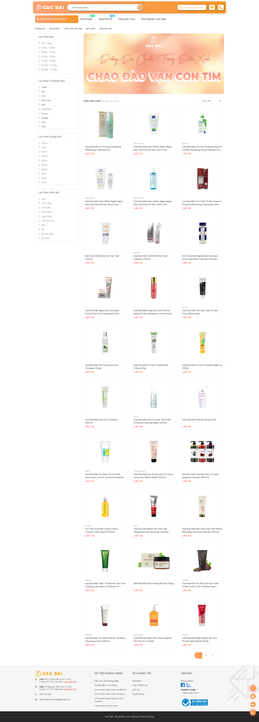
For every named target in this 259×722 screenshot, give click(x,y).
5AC (43, 105)
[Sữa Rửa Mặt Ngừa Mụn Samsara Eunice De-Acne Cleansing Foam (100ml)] (105, 287)
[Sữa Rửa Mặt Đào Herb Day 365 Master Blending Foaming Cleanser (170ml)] (202, 506)
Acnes (44, 113)
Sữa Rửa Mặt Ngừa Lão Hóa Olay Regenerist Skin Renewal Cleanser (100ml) (151, 532)
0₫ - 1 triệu (46, 43)
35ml (43, 178)
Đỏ (42, 229)
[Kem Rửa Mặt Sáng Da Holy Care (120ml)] (105, 233)
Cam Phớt (46, 216)
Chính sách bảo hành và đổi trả (110, 689)
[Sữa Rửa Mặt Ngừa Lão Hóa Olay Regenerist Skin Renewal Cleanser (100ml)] (154, 506)
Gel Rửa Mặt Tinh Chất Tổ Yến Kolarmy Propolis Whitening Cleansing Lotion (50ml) (201, 204)
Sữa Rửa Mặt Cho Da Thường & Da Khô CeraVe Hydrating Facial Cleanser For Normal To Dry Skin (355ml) (202, 149)
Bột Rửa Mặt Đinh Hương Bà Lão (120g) (154, 583)
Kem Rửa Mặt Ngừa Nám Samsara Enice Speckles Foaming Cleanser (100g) (199, 259)
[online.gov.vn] (194, 702)
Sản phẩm (54, 28)
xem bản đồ (70, 681)
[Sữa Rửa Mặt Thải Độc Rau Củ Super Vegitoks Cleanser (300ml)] (202, 451)
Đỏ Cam (45, 238)
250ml (44, 165)
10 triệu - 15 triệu (49, 65)
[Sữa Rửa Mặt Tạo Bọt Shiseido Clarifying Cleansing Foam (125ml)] (105, 615)
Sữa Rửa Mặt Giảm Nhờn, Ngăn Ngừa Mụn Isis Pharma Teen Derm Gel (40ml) (104, 204)
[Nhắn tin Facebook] (253, 696)
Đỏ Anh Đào (47, 234)
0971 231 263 (45, 694)
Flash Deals (87, 17)
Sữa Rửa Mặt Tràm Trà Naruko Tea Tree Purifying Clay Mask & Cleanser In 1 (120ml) (105, 586)
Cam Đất (45, 207)
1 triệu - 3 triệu (48, 47)
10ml (43, 147)
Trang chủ (40, 28)
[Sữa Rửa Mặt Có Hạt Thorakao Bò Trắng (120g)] (154, 342)
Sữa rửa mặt (105, 28)
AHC (43, 122)
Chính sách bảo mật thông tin (109, 694)
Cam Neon (46, 212)
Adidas (44, 118)
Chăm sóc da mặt (73, 28)
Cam (43, 199)
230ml (44, 160)
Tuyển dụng (138, 694)
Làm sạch (91, 28)
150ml (44, 152)
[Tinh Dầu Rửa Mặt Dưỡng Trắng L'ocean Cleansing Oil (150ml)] (105, 506)
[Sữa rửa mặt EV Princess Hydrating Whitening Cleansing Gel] (105, 124)
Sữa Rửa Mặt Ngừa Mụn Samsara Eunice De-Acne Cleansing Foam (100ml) (102, 313)
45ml (43, 182)
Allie (43, 126)
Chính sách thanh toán (106, 705)
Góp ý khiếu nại (140, 685)
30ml (43, 173)
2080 (44, 87)
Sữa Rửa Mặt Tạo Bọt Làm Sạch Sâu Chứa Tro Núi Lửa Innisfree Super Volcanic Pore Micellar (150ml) (200, 586)
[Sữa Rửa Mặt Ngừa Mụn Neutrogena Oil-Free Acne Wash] (154, 615)
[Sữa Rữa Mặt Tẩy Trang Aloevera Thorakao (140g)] (105, 342)
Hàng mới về (106, 17)
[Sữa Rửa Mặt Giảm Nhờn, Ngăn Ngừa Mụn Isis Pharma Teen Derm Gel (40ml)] (105, 178)
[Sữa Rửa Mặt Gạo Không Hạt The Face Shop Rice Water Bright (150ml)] (154, 451)
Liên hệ (136, 689)
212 (43, 91)
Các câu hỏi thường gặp (106, 681)
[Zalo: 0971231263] (253, 704)
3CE (43, 96)
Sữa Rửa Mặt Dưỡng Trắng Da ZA (199, 419)
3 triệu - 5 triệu (48, 52)
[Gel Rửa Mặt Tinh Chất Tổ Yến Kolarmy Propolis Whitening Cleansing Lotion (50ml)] (202, 178)
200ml (44, 156)
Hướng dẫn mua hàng (105, 685)
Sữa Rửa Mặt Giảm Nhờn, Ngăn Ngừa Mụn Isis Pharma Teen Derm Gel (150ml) (152, 149)
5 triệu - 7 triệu (48, 56)
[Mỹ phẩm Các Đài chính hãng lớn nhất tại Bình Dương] (48, 673)
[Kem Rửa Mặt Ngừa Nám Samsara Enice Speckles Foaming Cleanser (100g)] (202, 233)
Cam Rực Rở (47, 220)
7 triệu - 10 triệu (48, 60)
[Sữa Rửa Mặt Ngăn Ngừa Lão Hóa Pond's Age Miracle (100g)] (202, 615)
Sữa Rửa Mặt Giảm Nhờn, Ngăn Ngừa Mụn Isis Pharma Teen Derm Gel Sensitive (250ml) (152, 204)
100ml (44, 143)
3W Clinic (46, 100)
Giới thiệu (136, 681)
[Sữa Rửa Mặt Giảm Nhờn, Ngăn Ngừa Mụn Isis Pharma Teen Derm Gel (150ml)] (154, 124)
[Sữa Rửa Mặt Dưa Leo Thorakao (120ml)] (105, 397)
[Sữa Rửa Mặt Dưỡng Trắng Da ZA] (202, 397)
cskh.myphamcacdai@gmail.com (55, 699)
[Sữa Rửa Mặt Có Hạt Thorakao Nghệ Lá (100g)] (202, 342)
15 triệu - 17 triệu (49, 69)
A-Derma (46, 109)
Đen (43, 225)
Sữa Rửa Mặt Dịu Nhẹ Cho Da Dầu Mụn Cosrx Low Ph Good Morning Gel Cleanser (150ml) (104, 477)
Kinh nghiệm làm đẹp (153, 19)
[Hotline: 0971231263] (253, 688)
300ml (44, 169)
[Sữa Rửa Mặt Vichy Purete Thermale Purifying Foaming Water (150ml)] (154, 397)
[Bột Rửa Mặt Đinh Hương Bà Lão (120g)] (154, 560)
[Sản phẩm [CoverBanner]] (154, 63)
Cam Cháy (46, 203)
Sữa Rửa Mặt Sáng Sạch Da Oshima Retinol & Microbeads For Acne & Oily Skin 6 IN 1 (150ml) (153, 313)
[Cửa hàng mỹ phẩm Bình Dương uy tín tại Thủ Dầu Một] (50, 7)
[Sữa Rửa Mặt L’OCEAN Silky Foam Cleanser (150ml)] (154, 233)
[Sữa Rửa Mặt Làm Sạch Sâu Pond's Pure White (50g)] (202, 287)
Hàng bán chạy (126, 19)
